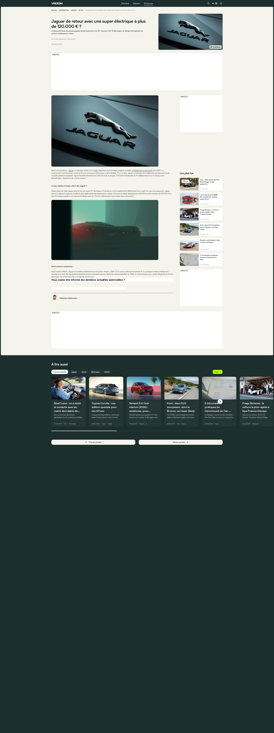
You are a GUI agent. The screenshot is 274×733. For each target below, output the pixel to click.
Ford (65, 423)
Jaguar (74, 10)
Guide (216, 423)
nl (213, 3)
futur (96, 170)
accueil (54, 10)
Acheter (136, 3)
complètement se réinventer (142, 170)
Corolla (110, 423)
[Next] (220, 401)
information (64, 10)
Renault (141, 423)
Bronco (184, 423)
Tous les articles (59, 372)
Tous (216, 372)
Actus (84, 372)
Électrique (95, 372)
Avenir (107, 372)
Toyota (104, 423)
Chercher (125, 3)
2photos (216, 47)
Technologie (72, 423)
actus (81, 10)
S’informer (148, 3)
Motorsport (255, 423)
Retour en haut (179, 442)
